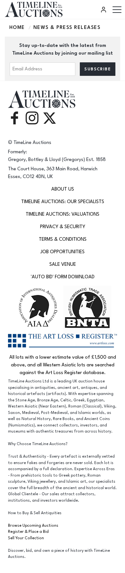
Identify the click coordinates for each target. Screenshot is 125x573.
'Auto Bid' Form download (63, 277)
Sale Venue (62, 264)
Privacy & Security (62, 226)
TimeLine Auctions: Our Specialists (62, 201)
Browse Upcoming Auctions (33, 526)
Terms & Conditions (63, 239)
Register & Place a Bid (28, 532)
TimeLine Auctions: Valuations (62, 214)
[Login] (104, 9)
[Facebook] (14, 118)
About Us (62, 189)
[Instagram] (32, 118)
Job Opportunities (62, 252)
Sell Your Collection (26, 538)
